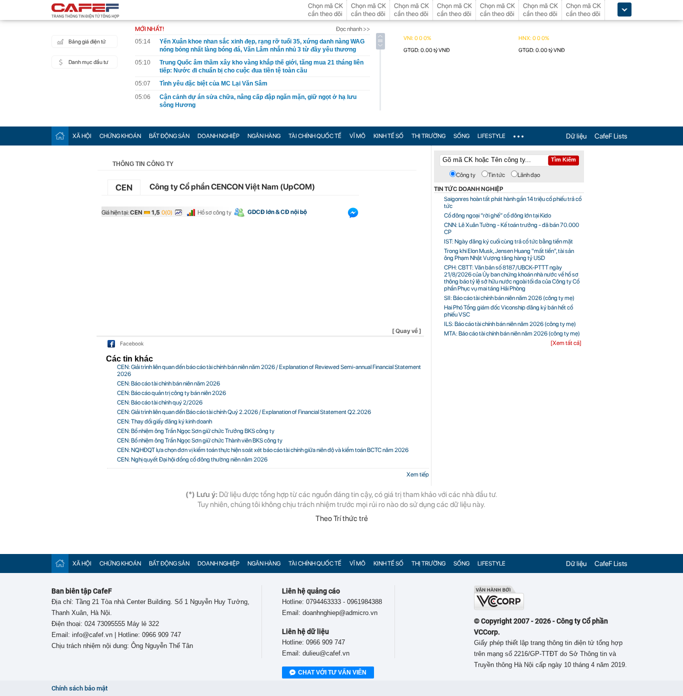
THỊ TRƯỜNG (429, 136)
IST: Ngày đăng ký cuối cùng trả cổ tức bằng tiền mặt (508, 241)
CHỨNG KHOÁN (120, 136)
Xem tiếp (417, 474)
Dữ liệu (576, 136)
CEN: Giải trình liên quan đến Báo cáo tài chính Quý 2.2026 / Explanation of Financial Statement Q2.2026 (244, 412)
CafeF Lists (611, 136)
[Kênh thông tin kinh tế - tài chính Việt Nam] (86, 11)
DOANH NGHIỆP (219, 136)
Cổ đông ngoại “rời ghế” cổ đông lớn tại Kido (497, 215)
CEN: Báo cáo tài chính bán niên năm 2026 (168, 383)
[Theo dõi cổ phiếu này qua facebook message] (353, 215)
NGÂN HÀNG (264, 136)
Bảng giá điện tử (87, 41)
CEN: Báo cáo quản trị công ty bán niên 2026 (171, 393)
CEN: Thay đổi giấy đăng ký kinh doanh (164, 421)
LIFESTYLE (492, 136)
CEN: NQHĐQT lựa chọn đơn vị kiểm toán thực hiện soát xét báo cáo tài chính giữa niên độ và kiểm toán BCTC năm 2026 (262, 450)
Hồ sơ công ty (215, 212)
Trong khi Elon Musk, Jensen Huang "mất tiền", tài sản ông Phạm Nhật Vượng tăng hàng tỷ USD (509, 255)
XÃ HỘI (82, 136)
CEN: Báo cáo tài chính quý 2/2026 (159, 402)
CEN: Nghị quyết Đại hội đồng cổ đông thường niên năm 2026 (192, 459)
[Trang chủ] (60, 136)
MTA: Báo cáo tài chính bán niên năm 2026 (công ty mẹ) (512, 333)
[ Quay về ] (407, 331)
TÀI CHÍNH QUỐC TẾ (315, 136)
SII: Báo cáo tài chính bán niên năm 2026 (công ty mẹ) (509, 298)
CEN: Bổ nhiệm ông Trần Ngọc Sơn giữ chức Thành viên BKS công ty (199, 440)
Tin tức (496, 175)
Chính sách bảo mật (80, 688)
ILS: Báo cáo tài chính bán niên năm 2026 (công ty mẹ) (510, 324)
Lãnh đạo (529, 175)
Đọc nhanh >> (353, 29)
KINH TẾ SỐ (389, 136)
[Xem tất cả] (566, 343)
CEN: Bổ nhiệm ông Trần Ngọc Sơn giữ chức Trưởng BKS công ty (195, 431)
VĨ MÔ (358, 136)
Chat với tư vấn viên (332, 672)
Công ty (466, 175)
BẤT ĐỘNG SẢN (169, 136)
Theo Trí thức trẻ (342, 518)
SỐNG (462, 136)
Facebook (132, 343)
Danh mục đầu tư (88, 62)
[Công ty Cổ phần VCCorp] (499, 608)
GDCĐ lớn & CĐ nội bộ (277, 212)
